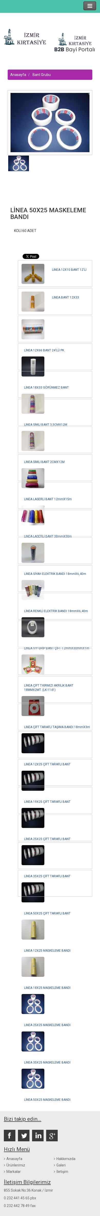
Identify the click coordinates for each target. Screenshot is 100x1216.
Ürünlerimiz (15, 1165)
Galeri (61, 1165)
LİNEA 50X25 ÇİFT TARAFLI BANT (47, 913)
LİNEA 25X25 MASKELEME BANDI (47, 1025)
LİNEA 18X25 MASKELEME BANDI (47, 988)
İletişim (62, 1172)
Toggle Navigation (89, 5)
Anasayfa (18, 75)
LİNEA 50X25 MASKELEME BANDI (47, 1100)
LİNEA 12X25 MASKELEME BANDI (47, 950)
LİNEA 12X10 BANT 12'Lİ (69, 270)
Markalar (13, 1172)
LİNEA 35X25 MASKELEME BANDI (47, 1062)
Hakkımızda (65, 1159)
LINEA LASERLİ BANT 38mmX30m (48, 536)
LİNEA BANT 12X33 (65, 297)
